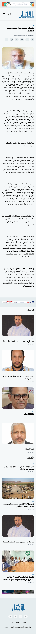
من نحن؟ (24, 622)
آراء (33, 25)
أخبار (32, 463)
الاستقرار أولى (28, 449)
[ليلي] (10, 14)
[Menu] (4, 14)
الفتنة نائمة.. (29, 414)
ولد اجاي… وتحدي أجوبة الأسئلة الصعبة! (18, 341)
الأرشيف (12, 622)
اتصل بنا (18, 622)
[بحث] (8, 14)
